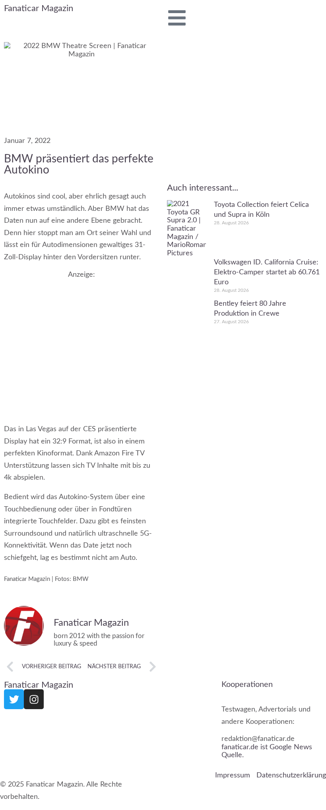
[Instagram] (34, 699)
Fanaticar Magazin (38, 8)
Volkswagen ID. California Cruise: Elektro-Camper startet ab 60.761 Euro (267, 272)
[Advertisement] (81, 343)
